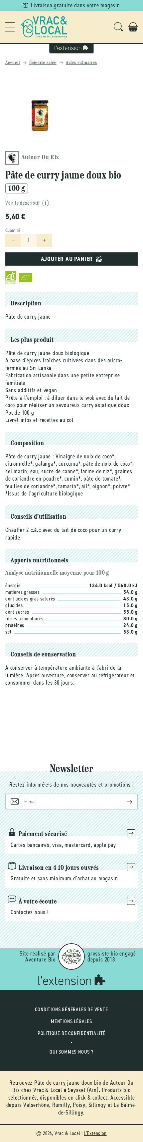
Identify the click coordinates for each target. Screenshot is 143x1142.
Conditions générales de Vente (71, 1009)
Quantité (12, 230)
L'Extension (95, 1133)
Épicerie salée (43, 62)
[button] (10, 27)
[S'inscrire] (124, 801)
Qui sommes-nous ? (71, 1051)
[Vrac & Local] (44, 26)
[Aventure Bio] (71, 956)
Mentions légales (71, 1021)
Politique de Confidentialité (71, 1033)
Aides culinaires (81, 62)
